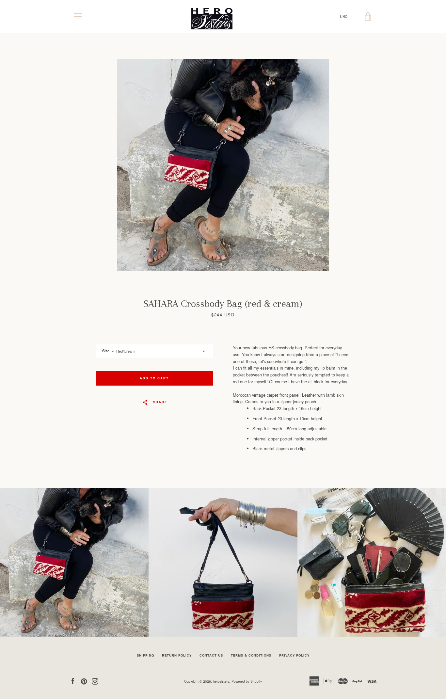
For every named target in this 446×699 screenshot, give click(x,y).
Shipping (145, 655)
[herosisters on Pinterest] (84, 680)
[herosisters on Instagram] (95, 680)
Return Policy (177, 655)
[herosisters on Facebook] (73, 680)
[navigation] (78, 16)
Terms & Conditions (251, 655)
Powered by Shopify (246, 681)
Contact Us (211, 655)
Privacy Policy (294, 655)
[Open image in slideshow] (223, 165)
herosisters (221, 681)
